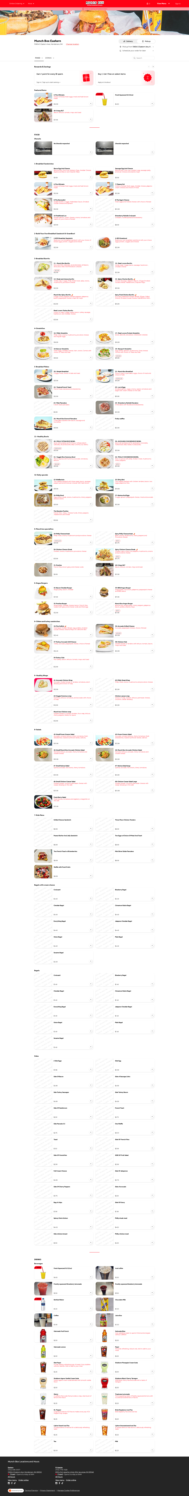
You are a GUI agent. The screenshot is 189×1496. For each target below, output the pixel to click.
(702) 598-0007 (14, 1470)
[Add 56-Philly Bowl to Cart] (90, 503)
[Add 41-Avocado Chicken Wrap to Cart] (90, 688)
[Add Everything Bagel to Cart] (90, 929)
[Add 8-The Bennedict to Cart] (90, 208)
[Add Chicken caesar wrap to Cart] (152, 704)
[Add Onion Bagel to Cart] (90, 945)
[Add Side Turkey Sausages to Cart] (90, 1100)
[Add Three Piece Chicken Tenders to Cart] (152, 828)
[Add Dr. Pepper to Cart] (90, 1418)
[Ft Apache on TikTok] (62, 1483)
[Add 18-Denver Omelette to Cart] (90, 357)
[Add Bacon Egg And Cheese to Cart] (90, 177)
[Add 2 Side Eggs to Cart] (90, 1069)
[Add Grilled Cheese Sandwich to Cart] (90, 828)
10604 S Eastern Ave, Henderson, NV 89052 (25, 1472)
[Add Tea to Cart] (90, 1449)
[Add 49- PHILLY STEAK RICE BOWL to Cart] (90, 449)
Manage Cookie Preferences (68, 1490)
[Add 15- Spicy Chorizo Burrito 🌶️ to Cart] (152, 287)
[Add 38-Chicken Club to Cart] (152, 650)
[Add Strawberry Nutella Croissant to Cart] (152, 224)
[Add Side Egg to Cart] (152, 1069)
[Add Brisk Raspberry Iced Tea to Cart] (152, 1418)
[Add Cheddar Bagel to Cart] (90, 914)
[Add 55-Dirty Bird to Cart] (152, 488)
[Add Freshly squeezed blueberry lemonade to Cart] (152, 1292)
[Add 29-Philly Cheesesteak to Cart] (90, 542)
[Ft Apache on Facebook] (59, 1483)
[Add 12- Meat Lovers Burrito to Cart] (152, 271)
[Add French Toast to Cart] (152, 1116)
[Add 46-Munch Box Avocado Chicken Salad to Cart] (152, 758)
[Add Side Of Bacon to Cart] (90, 1085)
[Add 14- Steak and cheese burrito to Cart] (90, 287)
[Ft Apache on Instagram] (56, 1483)
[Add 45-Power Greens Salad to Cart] (152, 742)
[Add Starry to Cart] (90, 1402)
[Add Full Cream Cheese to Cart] (90, 1179)
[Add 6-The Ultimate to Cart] (90, 103)
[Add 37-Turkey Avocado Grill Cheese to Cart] (90, 650)
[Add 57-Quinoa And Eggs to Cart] (152, 503)
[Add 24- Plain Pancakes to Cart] (90, 411)
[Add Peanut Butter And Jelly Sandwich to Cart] (90, 844)
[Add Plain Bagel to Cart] (152, 945)
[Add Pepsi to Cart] (152, 1355)
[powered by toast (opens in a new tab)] (16, 1490)
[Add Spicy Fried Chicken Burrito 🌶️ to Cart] (152, 303)
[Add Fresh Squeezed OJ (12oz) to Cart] (152, 103)
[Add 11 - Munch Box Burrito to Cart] (90, 271)
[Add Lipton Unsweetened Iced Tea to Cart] (152, 1434)
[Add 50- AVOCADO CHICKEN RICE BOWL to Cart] (152, 449)
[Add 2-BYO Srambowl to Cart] (152, 246)
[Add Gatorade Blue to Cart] (152, 1339)
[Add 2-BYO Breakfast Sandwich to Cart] (90, 246)
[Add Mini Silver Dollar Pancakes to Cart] (152, 859)
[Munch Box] (95, 3)
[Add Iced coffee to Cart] (152, 1276)
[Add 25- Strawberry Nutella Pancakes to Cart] (152, 411)
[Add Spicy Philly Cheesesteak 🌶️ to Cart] (152, 542)
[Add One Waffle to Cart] (152, 1132)
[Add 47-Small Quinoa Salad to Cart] (90, 774)
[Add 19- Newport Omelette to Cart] (152, 357)
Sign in (178, 4)
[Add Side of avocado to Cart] (152, 1195)
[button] (17, 4)
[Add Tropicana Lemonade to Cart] (152, 1402)
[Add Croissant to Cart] (90, 898)
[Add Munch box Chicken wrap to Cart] (90, 720)
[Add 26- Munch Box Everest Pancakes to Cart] (90, 427)
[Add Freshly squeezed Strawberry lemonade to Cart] (90, 1292)
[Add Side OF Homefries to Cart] (90, 1163)
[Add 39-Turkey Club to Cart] (90, 666)
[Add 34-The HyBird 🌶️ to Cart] (90, 634)
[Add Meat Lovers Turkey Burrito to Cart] (90, 319)
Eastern (10, 1467)
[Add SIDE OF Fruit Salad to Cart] (152, 1163)
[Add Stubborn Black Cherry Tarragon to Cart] (152, 1387)
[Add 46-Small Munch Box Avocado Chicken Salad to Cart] (90, 758)
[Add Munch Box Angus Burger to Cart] (152, 612)
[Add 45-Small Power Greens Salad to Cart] (90, 742)
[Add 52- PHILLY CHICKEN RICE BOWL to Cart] (152, 465)
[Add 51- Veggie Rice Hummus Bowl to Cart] (90, 465)
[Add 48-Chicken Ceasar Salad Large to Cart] (152, 790)
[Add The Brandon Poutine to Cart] (90, 519)
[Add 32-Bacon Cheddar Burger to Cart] (90, 596)
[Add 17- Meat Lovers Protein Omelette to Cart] (152, 341)
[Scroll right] (153, 66)
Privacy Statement (47, 1490)
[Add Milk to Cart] (152, 1449)
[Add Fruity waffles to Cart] (152, 427)
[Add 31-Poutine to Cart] (90, 573)
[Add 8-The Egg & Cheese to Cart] (152, 208)
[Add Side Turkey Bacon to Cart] (152, 1100)
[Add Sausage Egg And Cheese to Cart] (152, 177)
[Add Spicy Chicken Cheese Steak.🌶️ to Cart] (152, 558)
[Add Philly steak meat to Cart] (152, 1226)
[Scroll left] (148, 66)
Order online (23, 1480)
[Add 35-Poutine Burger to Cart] (90, 612)
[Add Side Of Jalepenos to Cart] (152, 1179)
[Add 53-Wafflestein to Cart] (90, 488)
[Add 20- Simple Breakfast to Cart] (90, 380)
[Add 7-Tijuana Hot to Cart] (152, 192)
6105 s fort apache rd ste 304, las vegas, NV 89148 (74, 1472)
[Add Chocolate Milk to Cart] (152, 1308)
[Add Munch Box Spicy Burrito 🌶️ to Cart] (90, 303)
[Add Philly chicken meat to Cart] (152, 1242)
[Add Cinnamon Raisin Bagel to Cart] (152, 914)
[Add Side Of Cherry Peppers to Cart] (90, 1195)
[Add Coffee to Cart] (90, 1324)
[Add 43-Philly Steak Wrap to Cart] (152, 688)
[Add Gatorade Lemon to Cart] (90, 1355)
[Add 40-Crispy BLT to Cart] (90, 119)
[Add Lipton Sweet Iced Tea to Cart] (90, 1434)
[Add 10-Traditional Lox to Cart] (90, 224)
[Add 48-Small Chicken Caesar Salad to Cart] (90, 790)
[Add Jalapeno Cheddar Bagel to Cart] (152, 929)
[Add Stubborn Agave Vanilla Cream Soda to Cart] (90, 1387)
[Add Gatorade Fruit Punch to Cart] (90, 1339)
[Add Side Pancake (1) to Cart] (90, 1132)
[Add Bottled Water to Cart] (90, 1308)
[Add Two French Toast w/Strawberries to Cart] (90, 859)
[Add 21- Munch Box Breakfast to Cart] (152, 380)
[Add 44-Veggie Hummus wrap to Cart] (90, 704)
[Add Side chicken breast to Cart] (90, 1242)
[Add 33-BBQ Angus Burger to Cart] (152, 596)
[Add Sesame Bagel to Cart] (90, 961)
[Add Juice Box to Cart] (152, 1324)
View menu (12, 1480)
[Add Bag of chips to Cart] (90, 1210)
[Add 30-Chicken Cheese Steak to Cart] (90, 558)
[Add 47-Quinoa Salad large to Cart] (152, 774)
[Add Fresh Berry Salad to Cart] (90, 805)
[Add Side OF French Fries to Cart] (152, 1148)
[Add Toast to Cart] (90, 1148)
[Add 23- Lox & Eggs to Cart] (152, 395)
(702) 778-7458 (61, 1470)
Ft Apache (59, 1467)
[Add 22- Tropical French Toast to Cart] (90, 395)
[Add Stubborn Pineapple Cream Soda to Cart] (152, 1371)
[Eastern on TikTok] (14, 1483)
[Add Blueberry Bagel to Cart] (152, 898)
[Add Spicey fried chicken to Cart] (90, 1226)
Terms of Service (31, 1490)
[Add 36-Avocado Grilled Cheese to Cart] (152, 634)
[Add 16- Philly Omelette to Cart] (90, 341)
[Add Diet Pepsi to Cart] (90, 1371)
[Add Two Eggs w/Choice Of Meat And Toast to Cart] (152, 844)
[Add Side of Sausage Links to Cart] (152, 1085)
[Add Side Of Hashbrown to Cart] (90, 1116)
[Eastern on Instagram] (9, 1483)
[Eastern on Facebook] (11, 1483)
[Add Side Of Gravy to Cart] (152, 1210)
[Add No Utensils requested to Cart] (90, 152)
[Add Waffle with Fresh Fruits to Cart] (90, 875)
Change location (72, 44)
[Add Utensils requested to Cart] (152, 152)
